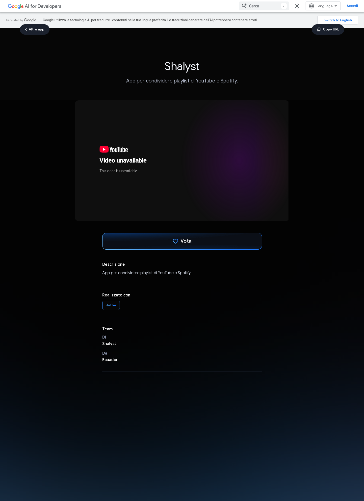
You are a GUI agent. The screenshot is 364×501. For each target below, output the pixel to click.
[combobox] (264, 5)
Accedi (352, 6)
